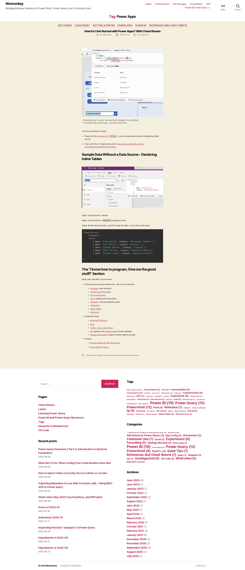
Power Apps (125, 25)
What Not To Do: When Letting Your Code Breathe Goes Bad (74, 463)
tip (130, 410)
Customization (193, 392)
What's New (166, 414)
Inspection (143, 399)
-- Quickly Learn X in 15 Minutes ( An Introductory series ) (147, 432)
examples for (106, 136)
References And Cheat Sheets (168, 25)
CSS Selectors (167, 393)
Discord (149, 396)
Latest (148, 4)
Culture (177, 393)
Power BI (140, 25)
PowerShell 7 (196, 4)
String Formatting (199, 408)
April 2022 (133, 514)
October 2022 (135, 492)
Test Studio (115, 343)
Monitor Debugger (98, 343)
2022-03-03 (125, 35)
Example (158, 396)
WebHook (140, 414)
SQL (130, 458)
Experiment (179, 395)
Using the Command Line (53, 426)
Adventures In (174, 432)
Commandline (180, 389)
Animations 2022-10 (50, 517)
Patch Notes (132, 404)
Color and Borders (98, 295)
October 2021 (135, 526)
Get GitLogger (179, 4)
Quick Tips (177, 451)
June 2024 (133, 480)
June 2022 (133, 505)
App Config (65, 25)
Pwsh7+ (159, 451)
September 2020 (137, 547)
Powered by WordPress (70, 566)
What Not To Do (136, 462)
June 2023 (133, 484)
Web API (192, 411)
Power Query (190, 403)
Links (177, 399)
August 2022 (135, 501)
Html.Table (131, 399)
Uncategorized (147, 458)
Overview (201, 399)
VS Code (43, 430)
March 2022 (134, 518)
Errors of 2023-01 (49, 507)
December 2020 (136, 539)
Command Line (162, 4)
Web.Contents (180, 411)
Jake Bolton (107, 35)
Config (147, 393)
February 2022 (135, 522)
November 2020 (136, 543)
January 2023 (135, 488)
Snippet (187, 408)
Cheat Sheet (91, 355)
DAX (140, 396)
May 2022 (133, 509)
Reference (135, 355)
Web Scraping (151, 414)
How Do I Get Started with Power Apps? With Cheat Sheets (122, 31)
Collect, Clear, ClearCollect (101, 328)
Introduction (114, 355)
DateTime (131, 396)
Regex (182, 455)
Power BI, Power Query (196, 7)
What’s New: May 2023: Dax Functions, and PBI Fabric (70, 497)
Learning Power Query (51, 413)
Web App (131, 414)
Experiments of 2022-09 (53, 537)
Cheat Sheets (46, 404)
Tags (41, 421)
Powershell (139, 407)
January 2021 (135, 535)
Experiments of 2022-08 (53, 547)
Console (156, 393)
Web (170, 411)
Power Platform (158, 447)
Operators (94, 312)
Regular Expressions (99, 335)
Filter (92, 324)
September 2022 (137, 497)
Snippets (194, 455)
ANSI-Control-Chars (134, 390)
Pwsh (158, 407)
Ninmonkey (14, 3)
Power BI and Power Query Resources (61, 417)
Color (165, 390)
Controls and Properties (100, 292)
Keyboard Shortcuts (98, 320)
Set (91, 331)
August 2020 (135, 551)
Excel (166, 396)
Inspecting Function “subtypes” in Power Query (66, 527)
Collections (95, 305)
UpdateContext (111, 331)
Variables (94, 302)
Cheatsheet (82, 25)
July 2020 (133, 556)
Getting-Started (104, 25)
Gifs (208, 4)
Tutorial (140, 411)
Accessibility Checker (99, 347)
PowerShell (139, 451)
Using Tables (95, 309)
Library (169, 399)
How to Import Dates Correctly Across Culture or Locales (72, 473)
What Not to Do (184, 414)
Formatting (136, 442)
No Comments (143, 35)
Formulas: (94, 288)
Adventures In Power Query (145, 435)
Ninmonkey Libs (188, 399)
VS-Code (151, 411)
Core (92, 299)
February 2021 (135, 530)
